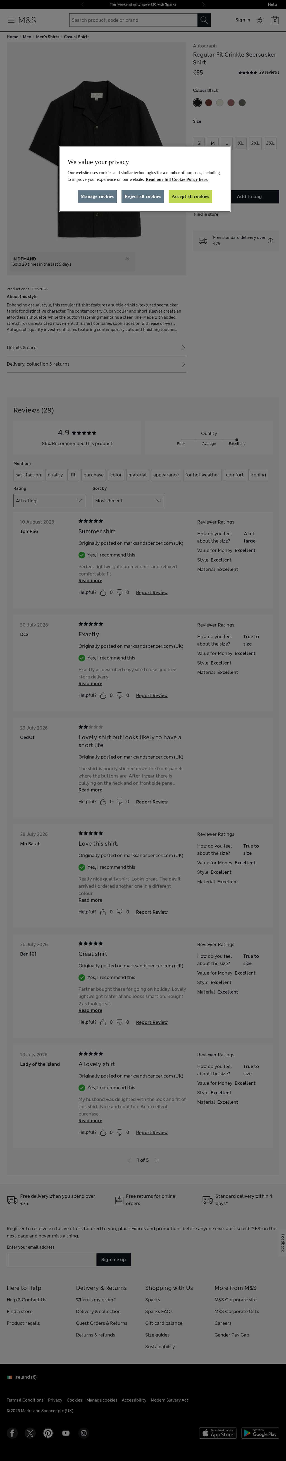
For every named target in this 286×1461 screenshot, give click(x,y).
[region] (145, 179)
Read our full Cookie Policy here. (177, 179)
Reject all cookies (143, 196)
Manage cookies (97, 196)
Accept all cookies (190, 196)
